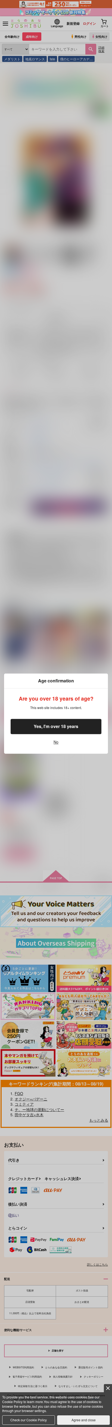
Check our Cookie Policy (28, 1419)
